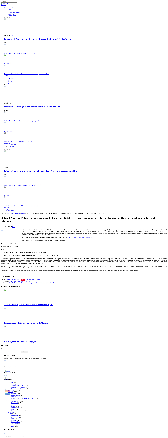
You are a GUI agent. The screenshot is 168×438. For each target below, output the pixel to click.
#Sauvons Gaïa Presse (10, 210)
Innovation (11, 146)
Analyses (6, 207)
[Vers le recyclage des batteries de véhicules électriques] (13, 301)
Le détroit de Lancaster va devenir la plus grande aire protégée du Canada (37, 39)
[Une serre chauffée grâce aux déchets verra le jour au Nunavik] (19, 101)
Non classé (11, 412)
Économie (7, 143)
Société (6, 75)
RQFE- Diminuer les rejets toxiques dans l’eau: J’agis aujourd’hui (22, 53)
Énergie (10, 11)
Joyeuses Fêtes (8, 63)
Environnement (8, 8)
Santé (9, 80)
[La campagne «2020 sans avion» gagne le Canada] (13, 319)
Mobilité (10, 81)
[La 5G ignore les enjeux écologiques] (13, 337)
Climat (9, 9)
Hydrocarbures (15, 407)
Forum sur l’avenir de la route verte (20, 281)
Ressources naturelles (14, 12)
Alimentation (11, 77)
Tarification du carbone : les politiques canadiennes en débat (20, 206)
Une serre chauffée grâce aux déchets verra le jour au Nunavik (32, 107)
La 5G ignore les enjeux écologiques (20, 341)
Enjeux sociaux (12, 78)
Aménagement (12, 15)
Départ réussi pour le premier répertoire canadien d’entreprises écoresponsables (40, 171)
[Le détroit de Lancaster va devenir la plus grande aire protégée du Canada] (19, 34)
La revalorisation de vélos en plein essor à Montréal (18, 141)
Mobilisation (14, 423)
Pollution (13, 409)
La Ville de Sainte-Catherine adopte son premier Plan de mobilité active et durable (31, 283)
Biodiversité (11, 14)
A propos (6, 209)
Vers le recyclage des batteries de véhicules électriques (28, 304)
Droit (9, 83)
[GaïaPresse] (4, 3)
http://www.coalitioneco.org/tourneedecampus (81, 237)
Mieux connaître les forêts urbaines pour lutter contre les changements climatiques (26, 74)
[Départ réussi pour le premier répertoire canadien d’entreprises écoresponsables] (19, 166)
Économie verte (12, 144)
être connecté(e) (11, 348)
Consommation (15, 417)
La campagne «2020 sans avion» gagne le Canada (26, 323)
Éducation (14, 420)
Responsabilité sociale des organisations (19, 148)
